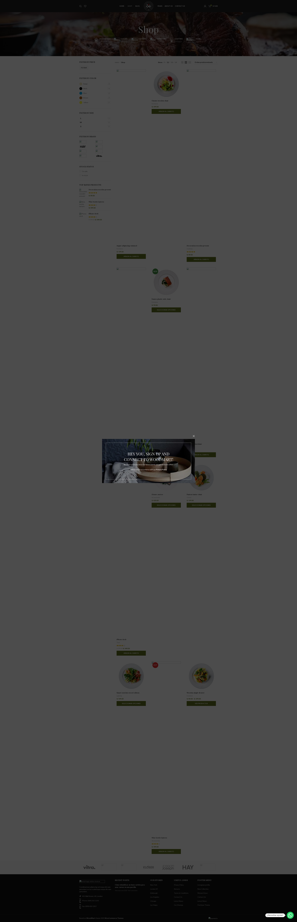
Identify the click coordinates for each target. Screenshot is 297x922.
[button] (290, 915)
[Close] (194, 436)
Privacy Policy (161, 470)
